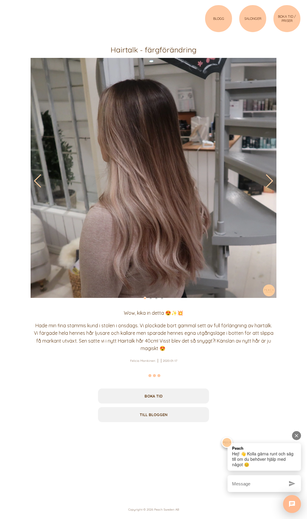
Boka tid (153, 396)
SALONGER (252, 18)
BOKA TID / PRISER (287, 18)
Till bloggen (154, 414)
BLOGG (218, 18)
